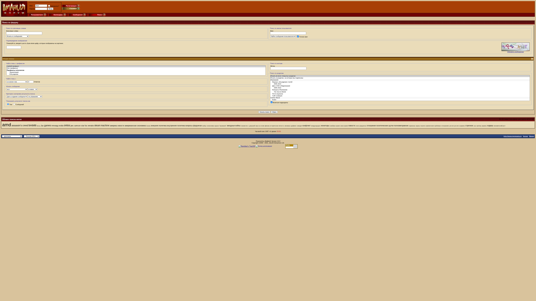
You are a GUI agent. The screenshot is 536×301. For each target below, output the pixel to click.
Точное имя (303, 37)
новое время (344, 126)
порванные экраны (414, 126)
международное (315, 126)
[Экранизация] (136, 72)
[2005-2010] (400, 84)
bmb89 (32, 125)
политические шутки (384, 126)
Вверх (531, 136)
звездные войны (234, 126)
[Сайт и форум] (400, 96)
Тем (10, 104)
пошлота (422, 126)
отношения (371, 126)
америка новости (117, 126)
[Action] (400, 100)
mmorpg (55, 126)
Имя (31, 6)
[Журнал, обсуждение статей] (400, 82)
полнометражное (401, 126)
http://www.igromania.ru (513, 136)
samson (77, 126)
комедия (299, 126)
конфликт (306, 126)
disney (39, 126)
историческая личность (277, 126)
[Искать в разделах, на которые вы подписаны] (400, 78)
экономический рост (499, 126)
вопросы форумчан (194, 126)
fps (42, 126)
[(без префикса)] (136, 68)
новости (351, 126)
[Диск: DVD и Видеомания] (400, 86)
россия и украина (459, 126)
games (47, 125)
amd (6, 124)
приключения (430, 126)
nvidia (61, 126)
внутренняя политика (176, 126)
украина (484, 126)
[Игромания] (400, 80)
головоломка (210, 126)
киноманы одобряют (290, 126)
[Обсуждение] (136, 74)
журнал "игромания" (220, 126)
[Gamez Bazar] (400, 98)
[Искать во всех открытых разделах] (400, 76)
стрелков (469, 126)
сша (474, 126)
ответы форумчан (361, 126)
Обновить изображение (515, 52)
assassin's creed (20, 125)
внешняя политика (159, 126)
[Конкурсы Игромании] (400, 90)
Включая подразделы (280, 102)
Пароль (32, 9)
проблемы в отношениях (441, 126)
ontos (67, 125)
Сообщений (19, 104)
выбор (204, 126)
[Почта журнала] (400, 94)
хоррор (490, 126)
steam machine (101, 125)
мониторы (325, 126)
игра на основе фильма (263, 126)
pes (72, 126)
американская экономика (135, 126)
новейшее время (335, 126)
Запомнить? (54, 6)
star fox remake (87, 126)
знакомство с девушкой (248, 126)
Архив (525, 136)
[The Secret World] (400, 92)
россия (451, 126)
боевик (148, 126)
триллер (478, 126)
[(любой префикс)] (136, 66)
